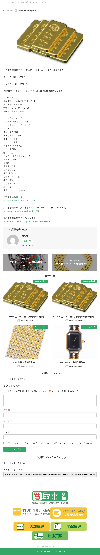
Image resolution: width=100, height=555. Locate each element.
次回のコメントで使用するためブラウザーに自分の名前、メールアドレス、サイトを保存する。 (50, 443)
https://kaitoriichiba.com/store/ (19, 200)
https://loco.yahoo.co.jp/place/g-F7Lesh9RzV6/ (26, 221)
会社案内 (37, 546)
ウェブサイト (28, 246)
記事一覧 (27, 241)
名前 (6, 410)
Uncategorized (31, 11)
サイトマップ (61, 546)
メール (7, 421)
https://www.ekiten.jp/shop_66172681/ (23, 211)
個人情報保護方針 (48, 546)
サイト (6, 432)
